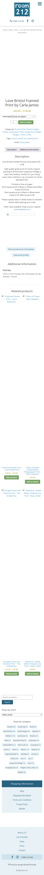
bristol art (22, 138)
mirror (6, 749)
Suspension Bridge (33, 132)
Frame (5, 132)
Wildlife (20, 772)
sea (22, 758)
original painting (10, 754)
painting (23, 754)
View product (11, 477)
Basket (22, 808)
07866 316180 (18, 21)
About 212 (22, 832)
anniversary (22, 727)
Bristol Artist (20, 129)
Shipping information (22, 795)
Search (7, 702)
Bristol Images (33, 129)
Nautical (34, 749)
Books (32, 727)
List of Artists (22, 837)
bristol (14, 138)
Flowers (32, 736)
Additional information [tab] (29, 149)
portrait (33, 754)
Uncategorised (10, 768)
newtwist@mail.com (22, 209)
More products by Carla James (21, 249)
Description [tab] (12, 149)
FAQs (22, 791)
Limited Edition (8, 745)
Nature (23, 749)
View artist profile (21, 255)
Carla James (25, 142)
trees (29, 763)
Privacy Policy (22, 804)
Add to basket (26, 122)
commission (21, 736)
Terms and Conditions (22, 800)
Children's (8, 736)
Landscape (13, 132)
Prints (16, 30)
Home (5, 30)
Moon (14, 749)
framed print (32, 138)
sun (29, 758)
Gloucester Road (18, 740)
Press (22, 846)
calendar (35, 731)
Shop (11, 30)
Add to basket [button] (32, 673)
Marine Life (21, 745)
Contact (22, 850)
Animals (10, 727)
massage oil (35, 745)
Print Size (7, 116)
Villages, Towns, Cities (22, 134)
